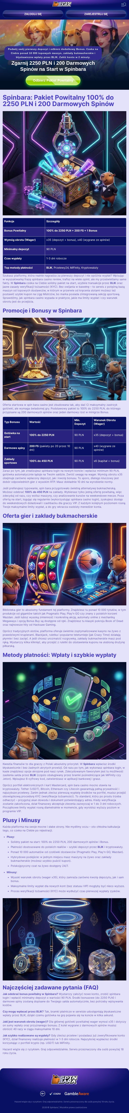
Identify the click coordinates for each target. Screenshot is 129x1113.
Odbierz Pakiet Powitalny (53, 80)
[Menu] (123, 4)
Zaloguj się (33, 14)
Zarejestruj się (96, 14)
